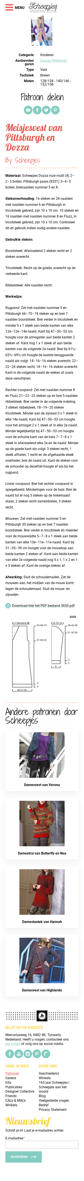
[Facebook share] (37, 110)
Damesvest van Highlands (42, 990)
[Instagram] (27, 1053)
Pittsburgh (59, 60)
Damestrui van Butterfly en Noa (42, 853)
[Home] (43, 7)
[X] (46, 110)
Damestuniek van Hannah (42, 922)
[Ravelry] (46, 1053)
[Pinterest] (55, 110)
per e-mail (12, 1044)
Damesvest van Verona (42, 785)
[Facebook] (9, 1053)
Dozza (45, 60)
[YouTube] (18, 1053)
